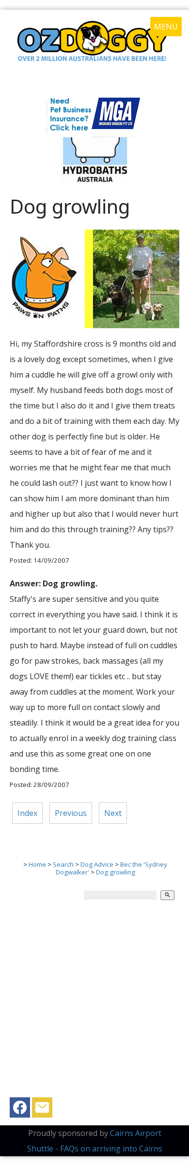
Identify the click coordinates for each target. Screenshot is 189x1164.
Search (63, 864)
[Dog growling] (94, 325)
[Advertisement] (94, 1003)
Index (27, 813)
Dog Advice (96, 864)
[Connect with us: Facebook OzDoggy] (20, 1110)
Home (37, 864)
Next (113, 813)
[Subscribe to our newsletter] (42, 1110)
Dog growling (115, 872)
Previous (71, 813)
